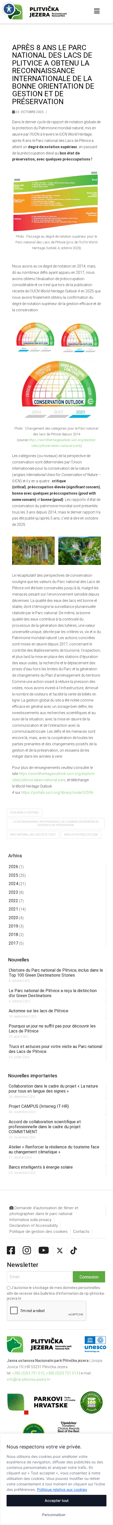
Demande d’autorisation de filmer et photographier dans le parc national (43, 1211)
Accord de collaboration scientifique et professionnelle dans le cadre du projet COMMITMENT (45, 1126)
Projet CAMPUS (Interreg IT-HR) (39, 1106)
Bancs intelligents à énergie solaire (41, 1167)
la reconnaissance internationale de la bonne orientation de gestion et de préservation (56, 823)
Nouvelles (18, 959)
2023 (13, 892)
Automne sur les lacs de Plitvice (38, 1010)
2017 (13, 943)
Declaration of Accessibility (33, 1225)
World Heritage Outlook (81, 834)
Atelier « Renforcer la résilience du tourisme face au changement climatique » (54, 1149)
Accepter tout (57, 1500)
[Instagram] (27, 1250)
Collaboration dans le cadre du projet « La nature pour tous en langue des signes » (53, 1089)
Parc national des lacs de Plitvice (33, 834)
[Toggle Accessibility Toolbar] (9, 9)
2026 (13, 866)
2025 (13, 875)
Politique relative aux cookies (62, 1489)
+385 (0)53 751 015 (28, 1373)
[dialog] (56, 1479)
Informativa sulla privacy (30, 1219)
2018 (13, 934)
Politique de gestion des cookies (38, 1231)
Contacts (81, 1231)
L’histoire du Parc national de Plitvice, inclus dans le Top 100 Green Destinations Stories (56, 973)
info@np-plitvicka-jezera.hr (28, 1379)
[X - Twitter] (59, 1250)
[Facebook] (11, 1250)
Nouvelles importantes (32, 1075)
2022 (13, 900)
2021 (13, 909)
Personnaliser (53, 1514)
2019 (13, 926)
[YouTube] (43, 1250)
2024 (13, 883)
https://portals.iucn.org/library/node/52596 (57, 792)
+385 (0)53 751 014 (62, 1373)
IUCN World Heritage (24, 812)
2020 (13, 917)
